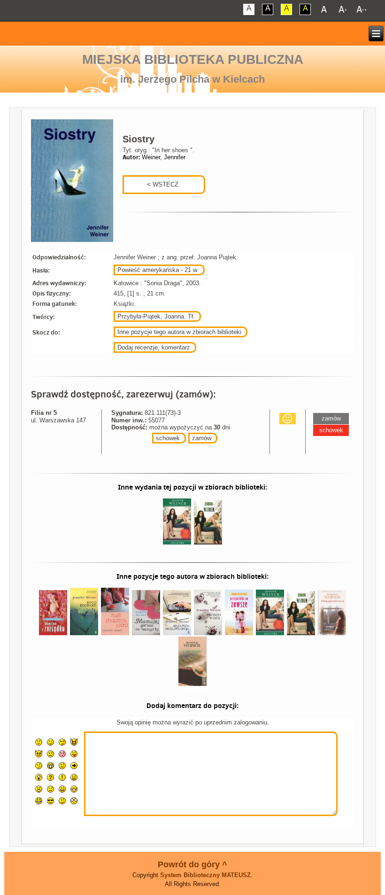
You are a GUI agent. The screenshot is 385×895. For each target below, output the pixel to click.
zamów (201, 438)
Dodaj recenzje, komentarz (153, 347)
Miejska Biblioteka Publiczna (192, 59)
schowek (168, 438)
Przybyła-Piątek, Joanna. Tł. (156, 316)
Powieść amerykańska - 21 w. (158, 269)
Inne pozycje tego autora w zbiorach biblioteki (179, 331)
